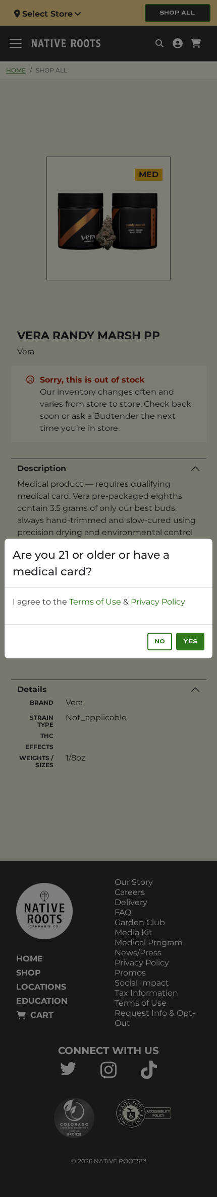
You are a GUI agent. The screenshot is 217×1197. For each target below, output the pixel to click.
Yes (190, 641)
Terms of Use (95, 602)
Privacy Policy (158, 602)
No (159, 641)
